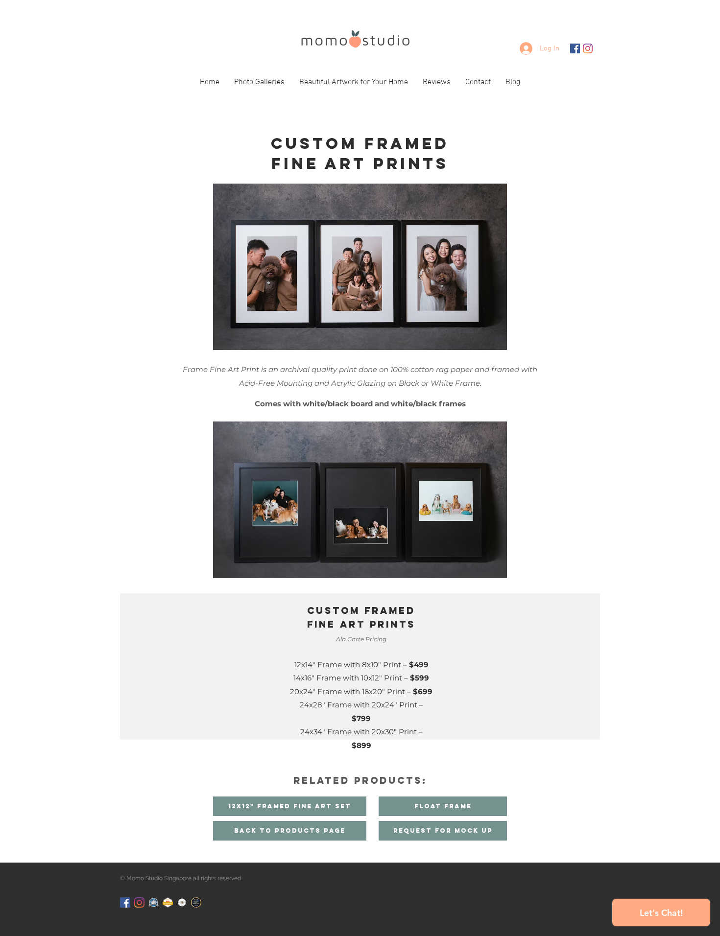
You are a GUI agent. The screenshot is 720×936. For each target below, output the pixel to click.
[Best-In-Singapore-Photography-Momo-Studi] (182, 902)
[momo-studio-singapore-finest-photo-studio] (196, 902)
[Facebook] (575, 48)
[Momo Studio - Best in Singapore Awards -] (168, 902)
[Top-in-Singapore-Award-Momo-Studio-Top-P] (153, 902)
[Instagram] (588, 48)
